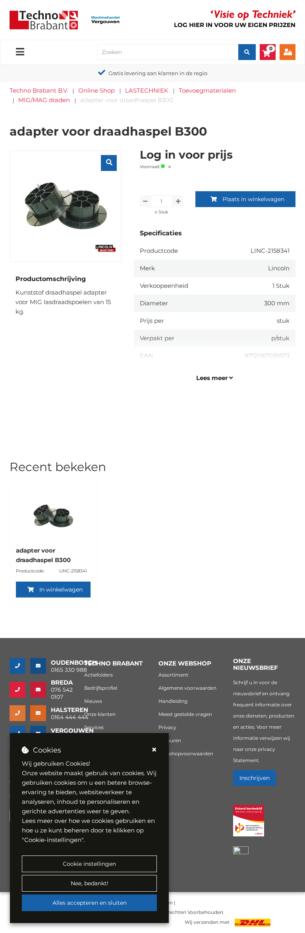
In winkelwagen (61, 589)
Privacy (167, 727)
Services (94, 727)
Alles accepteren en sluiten (89, 902)
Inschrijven (254, 778)
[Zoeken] (247, 52)
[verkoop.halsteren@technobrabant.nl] (40, 713)
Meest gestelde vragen (185, 714)
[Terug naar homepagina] (44, 19)
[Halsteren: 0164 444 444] (20, 713)
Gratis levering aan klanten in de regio (157, 73)
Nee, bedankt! (89, 883)
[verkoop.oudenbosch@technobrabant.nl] (40, 666)
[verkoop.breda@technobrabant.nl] (40, 690)
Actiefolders (98, 675)
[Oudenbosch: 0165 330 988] (20, 666)
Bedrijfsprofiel (100, 688)
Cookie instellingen (89, 863)
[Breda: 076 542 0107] (20, 690)
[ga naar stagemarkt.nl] (248, 825)
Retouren (169, 740)
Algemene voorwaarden (187, 688)
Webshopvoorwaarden (185, 753)
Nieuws (93, 701)
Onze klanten (100, 714)
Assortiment (173, 675)
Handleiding (172, 701)
